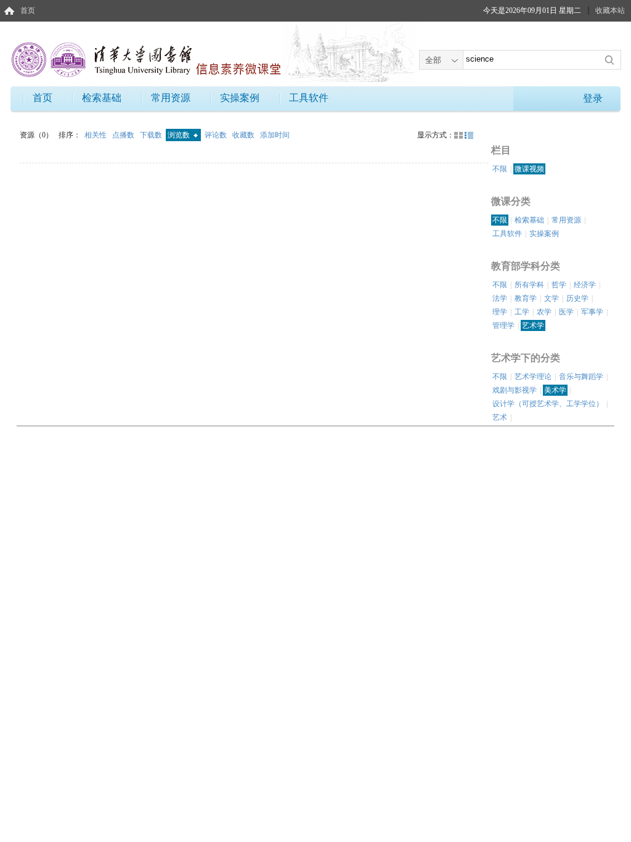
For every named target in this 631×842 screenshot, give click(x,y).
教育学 (526, 298)
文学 (551, 298)
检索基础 (101, 97)
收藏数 (244, 135)
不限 (499, 169)
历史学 (577, 298)
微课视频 (529, 169)
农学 (544, 312)
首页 (27, 10)
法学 (499, 298)
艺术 (499, 417)
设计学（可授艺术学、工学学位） (547, 403)
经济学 (585, 284)
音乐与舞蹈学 (581, 376)
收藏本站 (610, 10)
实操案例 (239, 97)
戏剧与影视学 (514, 390)
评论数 (217, 135)
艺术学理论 (533, 376)
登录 (593, 98)
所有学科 (529, 284)
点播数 (124, 135)
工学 (522, 312)
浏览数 (180, 135)
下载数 (152, 135)
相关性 (96, 135)
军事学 (592, 312)
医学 (566, 312)
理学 (499, 312)
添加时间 (275, 135)
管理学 (503, 325)
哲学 (559, 284)
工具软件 (308, 97)
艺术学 (533, 325)
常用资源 (170, 97)
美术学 (555, 390)
